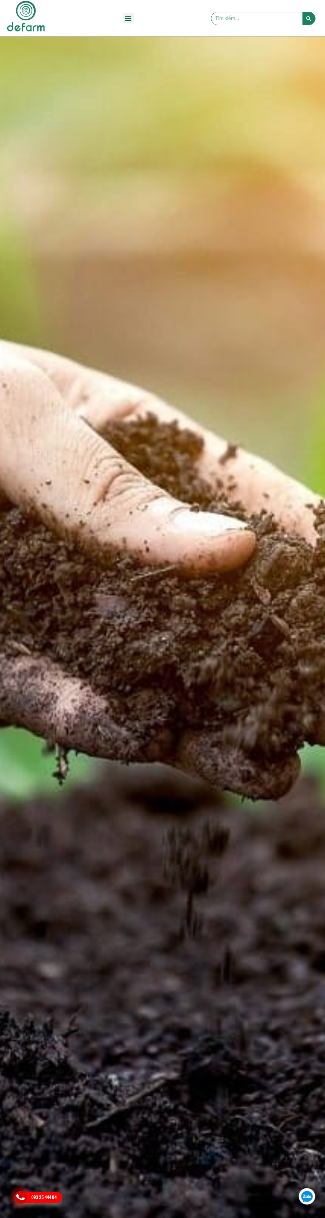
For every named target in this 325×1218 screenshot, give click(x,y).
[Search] (308, 18)
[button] (128, 18)
